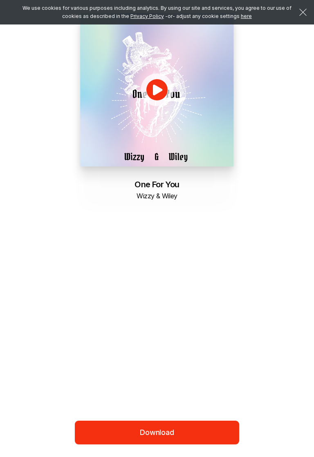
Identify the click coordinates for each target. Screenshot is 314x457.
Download (157, 432)
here (246, 16)
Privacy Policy (147, 16)
